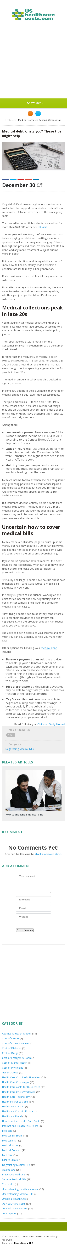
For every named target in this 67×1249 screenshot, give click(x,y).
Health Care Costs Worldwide (19, 1092)
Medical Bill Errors (12, 1135)
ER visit (42, 227)
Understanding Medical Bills (18, 1194)
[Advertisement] (33, 59)
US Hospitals (9, 1213)
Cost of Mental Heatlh (14, 1062)
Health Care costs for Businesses (21, 1087)
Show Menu (35, 103)
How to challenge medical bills (24, 814)
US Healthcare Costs (14, 1203)
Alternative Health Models (17, 1033)
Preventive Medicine (13, 1174)
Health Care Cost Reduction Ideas (21, 1077)
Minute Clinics (10, 1159)
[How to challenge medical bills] (33, 771)
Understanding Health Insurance (20, 1189)
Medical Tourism (11, 1150)
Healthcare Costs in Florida (17, 1111)
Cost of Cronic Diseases (16, 1043)
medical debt (49, 648)
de (11, 734)
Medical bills (9, 1140)
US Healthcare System (14, 1208)
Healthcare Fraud (12, 1116)
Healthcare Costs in (13, 1106)
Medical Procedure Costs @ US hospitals (40, 119)
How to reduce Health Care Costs (21, 1121)
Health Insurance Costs (15, 1101)
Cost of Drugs (10, 1053)
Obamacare (8, 1169)
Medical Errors (10, 1145)
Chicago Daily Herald (51, 724)
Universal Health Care (14, 1198)
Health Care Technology (16, 1096)
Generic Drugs (10, 1072)
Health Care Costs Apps (15, 1082)
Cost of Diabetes (11, 1048)
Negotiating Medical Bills (19, 749)
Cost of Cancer (10, 1038)
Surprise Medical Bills (14, 1179)
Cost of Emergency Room (17, 1057)
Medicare (7, 1155)
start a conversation (48, 854)
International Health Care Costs (20, 1126)
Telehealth (8, 1184)
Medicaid (7, 1130)
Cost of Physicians (12, 1067)
